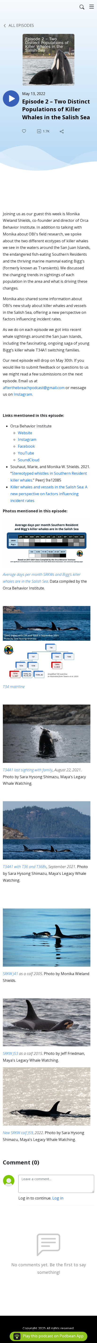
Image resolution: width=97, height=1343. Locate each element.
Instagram (23, 394)
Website (25, 432)
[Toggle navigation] (91, 6)
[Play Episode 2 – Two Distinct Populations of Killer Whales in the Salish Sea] (11, 98)
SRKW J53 (10, 1053)
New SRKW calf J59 (18, 1132)
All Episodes (21, 25)
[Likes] (24, 131)
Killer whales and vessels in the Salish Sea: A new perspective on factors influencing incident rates (48, 493)
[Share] (62, 131)
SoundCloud (28, 459)
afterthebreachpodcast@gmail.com (34, 387)
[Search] (82, 6)
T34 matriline (14, 686)
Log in (57, 1198)
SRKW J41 (10, 973)
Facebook (26, 446)
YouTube (26, 453)
